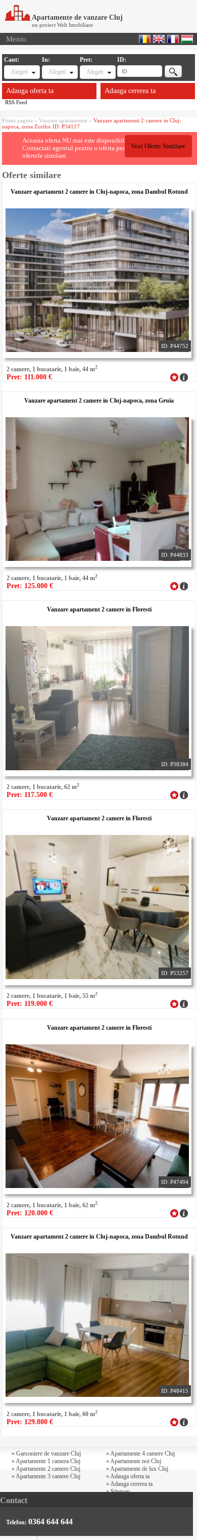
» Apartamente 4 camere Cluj (140, 1453)
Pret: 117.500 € (30, 795)
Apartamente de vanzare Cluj (77, 17)
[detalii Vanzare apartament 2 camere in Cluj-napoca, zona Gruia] (184, 585)
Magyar (187, 39)
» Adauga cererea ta (129, 1483)
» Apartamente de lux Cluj (137, 1468)
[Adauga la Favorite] (174, 376)
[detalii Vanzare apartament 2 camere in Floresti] (184, 794)
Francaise (173, 39)
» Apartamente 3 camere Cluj (46, 1476)
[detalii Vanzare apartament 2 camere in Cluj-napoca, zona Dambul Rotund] (184, 376)
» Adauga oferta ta (128, 1476)
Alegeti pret (94, 71)
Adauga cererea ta (130, 91)
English (159, 39)
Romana (145, 39)
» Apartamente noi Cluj (133, 1461)
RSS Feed (16, 102)
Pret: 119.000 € (30, 1003)
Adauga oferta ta (30, 91)
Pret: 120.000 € (30, 1213)
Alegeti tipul (19, 71)
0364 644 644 (50, 1521)
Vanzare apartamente (63, 120)
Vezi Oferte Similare (158, 146)
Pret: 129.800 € (30, 1422)
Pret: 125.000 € (30, 586)
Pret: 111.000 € (29, 377)
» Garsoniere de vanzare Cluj (46, 1453)
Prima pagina (17, 120)
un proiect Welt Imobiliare (62, 25)
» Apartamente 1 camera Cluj (46, 1461)
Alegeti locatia (56, 71)
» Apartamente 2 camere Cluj (46, 1468)
